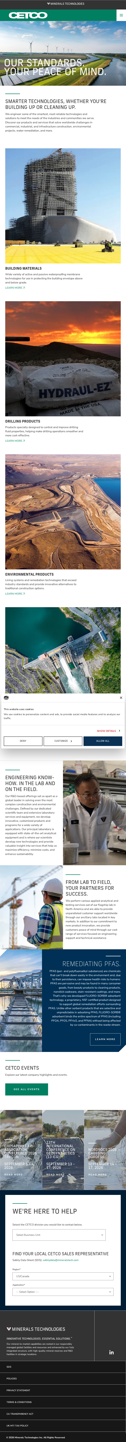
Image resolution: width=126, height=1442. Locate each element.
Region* (16, 1269)
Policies (12, 1378)
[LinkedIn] (111, 1354)
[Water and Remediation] (63, 666)
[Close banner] (121, 698)
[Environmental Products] (63, 513)
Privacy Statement (18, 1390)
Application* (18, 1284)
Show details (106, 730)
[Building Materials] (63, 207)
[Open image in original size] (65, 3)
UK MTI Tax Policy (17, 1425)
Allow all (102, 741)
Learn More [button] (13, 288)
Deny (23, 741)
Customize (61, 741)
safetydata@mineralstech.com (61, 1260)
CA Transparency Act (20, 1414)
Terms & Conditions (19, 1402)
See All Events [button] (27, 1089)
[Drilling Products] (63, 360)
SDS (9, 1366)
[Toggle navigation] (121, 15)
